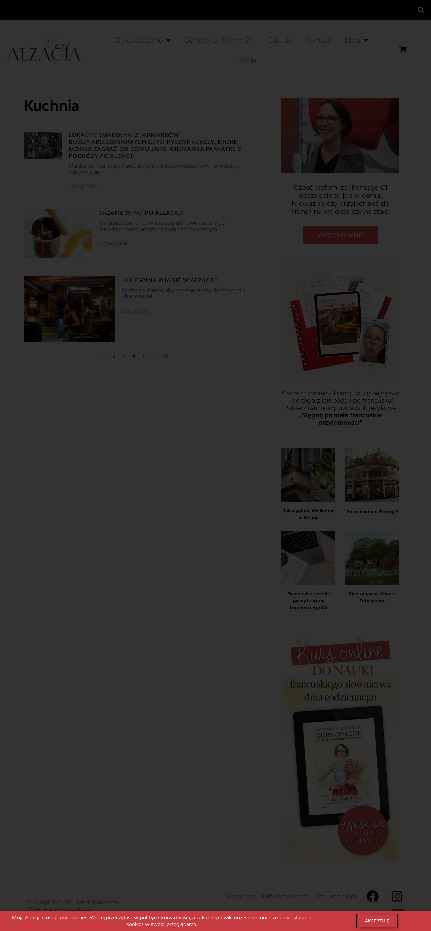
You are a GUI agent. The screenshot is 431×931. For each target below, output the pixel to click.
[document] (215, 465)
